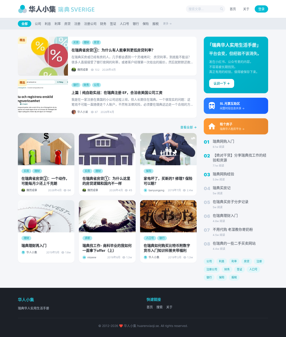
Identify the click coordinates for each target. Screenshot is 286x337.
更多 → (167, 23)
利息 (48, 23)
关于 (246, 9)
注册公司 (90, 23)
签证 (113, 23)
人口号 (124, 23)
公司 (38, 23)
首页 (233, 9)
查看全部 (188, 127)
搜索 (159, 307)
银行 (136, 23)
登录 (261, 9)
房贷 (67, 23)
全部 (24, 23)
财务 (103, 23)
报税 (155, 23)
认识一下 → (222, 83)
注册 (77, 23)
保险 (146, 23)
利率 (58, 23)
